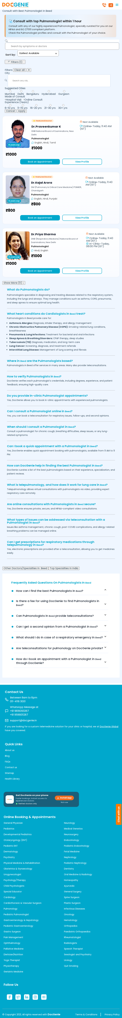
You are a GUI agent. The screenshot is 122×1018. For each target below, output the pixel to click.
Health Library (12, 778)
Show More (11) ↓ (14, 283)
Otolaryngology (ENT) (15, 840)
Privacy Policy (112, 1014)
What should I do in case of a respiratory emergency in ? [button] (59, 637)
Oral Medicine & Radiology (78, 874)
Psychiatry (9, 857)
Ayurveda (69, 885)
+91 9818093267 (19, 711)
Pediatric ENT (11, 845)
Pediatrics (9, 828)
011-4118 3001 (18, 701)
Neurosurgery (71, 834)
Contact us (11, 767)
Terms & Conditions (86, 1014)
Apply (21, 111)
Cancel (10, 111)
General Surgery (72, 891)
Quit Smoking (71, 965)
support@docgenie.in (23, 720)
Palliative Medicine (14, 948)
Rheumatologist (72, 937)
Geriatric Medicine (13, 971)
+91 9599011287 (19, 715)
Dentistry (69, 868)
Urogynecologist (12, 874)
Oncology (69, 914)
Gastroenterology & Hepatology (21, 920)
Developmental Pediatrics (18, 834)
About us (9, 750)
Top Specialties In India (64, 568)
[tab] (61, 591)
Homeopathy (71, 880)
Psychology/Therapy (15, 880)
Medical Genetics (73, 828)
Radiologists (70, 943)
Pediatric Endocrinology (76, 845)
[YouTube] (44, 997)
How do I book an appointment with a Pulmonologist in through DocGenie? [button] (58, 661)
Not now (64, 802)
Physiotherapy (11, 965)
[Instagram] (35, 997)
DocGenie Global (109, 726)
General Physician (13, 823)
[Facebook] (9, 997)
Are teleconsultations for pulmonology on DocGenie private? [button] (59, 648)
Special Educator (13, 891)
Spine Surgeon (71, 897)
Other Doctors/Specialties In (25, 568)
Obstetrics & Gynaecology (18, 868)
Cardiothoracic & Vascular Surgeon (22, 903)
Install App (66, 797)
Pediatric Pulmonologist (16, 914)
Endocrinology (71, 840)
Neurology (69, 823)
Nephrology (70, 857)
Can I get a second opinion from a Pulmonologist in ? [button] (57, 627)
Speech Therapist (73, 948)
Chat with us (118, 814)
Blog (7, 756)
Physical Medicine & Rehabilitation (22, 863)
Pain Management (13, 937)
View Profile (82, 161)
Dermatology (11, 851)
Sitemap (9, 773)
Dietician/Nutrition (13, 954)
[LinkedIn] (26, 997)
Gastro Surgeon (12, 931)
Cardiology (10, 897)
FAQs (7, 761)
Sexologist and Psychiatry (78, 954)
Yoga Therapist (12, 960)
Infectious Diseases (74, 908)
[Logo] (15, 4)
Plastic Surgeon (72, 903)
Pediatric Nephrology (75, 863)
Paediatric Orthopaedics (77, 931)
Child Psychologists (14, 885)
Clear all (19, 70)
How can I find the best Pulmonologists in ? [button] (49, 591)
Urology (68, 960)
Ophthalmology (12, 943)
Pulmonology (10, 908)
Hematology (70, 920)
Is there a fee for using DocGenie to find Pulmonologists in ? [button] (57, 603)
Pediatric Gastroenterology (18, 925)
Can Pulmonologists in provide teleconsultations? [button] (55, 616)
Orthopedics (70, 925)
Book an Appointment (40, 161)
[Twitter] (18, 997)
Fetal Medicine (72, 851)
